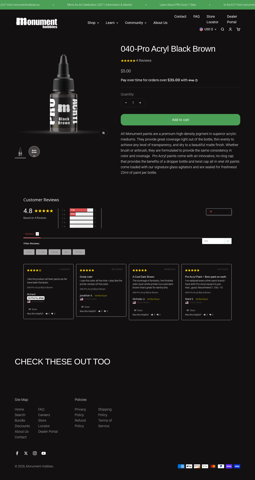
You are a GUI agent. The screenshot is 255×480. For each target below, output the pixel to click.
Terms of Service (105, 423)
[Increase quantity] (140, 103)
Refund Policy (80, 423)
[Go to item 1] (20, 152)
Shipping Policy (105, 412)
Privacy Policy (80, 412)
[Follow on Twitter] (26, 453)
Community (134, 23)
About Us (160, 23)
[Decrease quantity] (126, 103)
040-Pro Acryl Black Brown (40, 287)
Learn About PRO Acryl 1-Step (172, 4)
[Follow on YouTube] (43, 453)
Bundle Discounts (22, 423)
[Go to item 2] (34, 152)
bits (67, 252)
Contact (180, 16)
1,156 (42, 252)
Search (20, 415)
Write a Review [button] (220, 211)
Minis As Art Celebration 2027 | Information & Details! (94, 4)
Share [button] (34, 309)
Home (19, 409)
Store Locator (44, 423)
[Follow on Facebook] (17, 453)
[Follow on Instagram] (34, 453)
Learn (110, 23)
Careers (44, 415)
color (29, 252)
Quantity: (127, 94)
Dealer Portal (48, 431)
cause (54, 252)
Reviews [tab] (29, 233)
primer (78, 252)
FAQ (196, 16)
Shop (91, 23)
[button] (48, 313)
